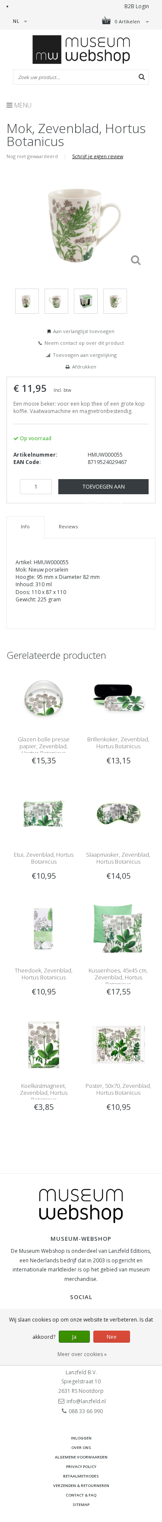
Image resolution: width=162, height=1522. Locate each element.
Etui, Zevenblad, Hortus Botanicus (43, 858)
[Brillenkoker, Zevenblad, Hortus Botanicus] (118, 697)
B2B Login (136, 6)
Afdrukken (84, 366)
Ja (74, 1337)
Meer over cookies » (82, 1354)
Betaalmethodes (81, 1476)
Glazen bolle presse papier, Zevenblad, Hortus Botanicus (44, 746)
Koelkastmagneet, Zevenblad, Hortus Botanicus (43, 1092)
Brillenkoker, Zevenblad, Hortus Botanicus (118, 742)
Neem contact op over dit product (84, 343)
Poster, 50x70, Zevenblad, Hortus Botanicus (118, 1089)
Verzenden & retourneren (81, 1485)
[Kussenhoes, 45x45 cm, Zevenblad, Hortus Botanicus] (118, 928)
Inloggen (81, 1438)
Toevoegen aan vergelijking (85, 355)
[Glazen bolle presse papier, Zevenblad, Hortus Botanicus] (43, 697)
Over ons (81, 1447)
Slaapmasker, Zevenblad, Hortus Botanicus (118, 858)
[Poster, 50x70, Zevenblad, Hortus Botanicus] (118, 1044)
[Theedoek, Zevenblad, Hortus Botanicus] (43, 928)
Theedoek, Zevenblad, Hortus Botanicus (44, 973)
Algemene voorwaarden (81, 1457)
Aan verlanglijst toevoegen (83, 331)
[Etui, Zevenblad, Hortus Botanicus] (43, 813)
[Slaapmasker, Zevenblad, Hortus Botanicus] (118, 813)
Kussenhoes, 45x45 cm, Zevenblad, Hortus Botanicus (118, 977)
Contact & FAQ (81, 1495)
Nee (112, 1337)
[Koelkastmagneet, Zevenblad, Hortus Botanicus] (43, 1044)
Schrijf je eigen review (97, 156)
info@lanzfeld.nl (86, 1401)
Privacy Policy (81, 1466)
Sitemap (81, 1504)
